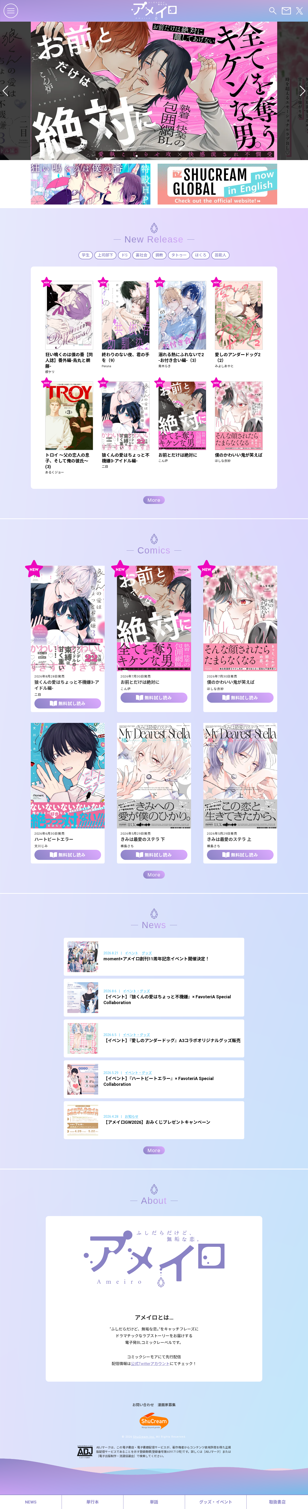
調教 (159, 255)
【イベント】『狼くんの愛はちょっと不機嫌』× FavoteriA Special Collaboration (167, 999)
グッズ (147, 953)
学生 (86, 255)
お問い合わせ (143, 1405)
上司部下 (105, 255)
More (154, 500)
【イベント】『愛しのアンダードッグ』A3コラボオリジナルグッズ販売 (172, 1040)
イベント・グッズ (136, 991)
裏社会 (141, 255)
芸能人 (220, 255)
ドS (124, 255)
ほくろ (200, 255)
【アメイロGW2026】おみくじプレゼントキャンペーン (156, 1122)
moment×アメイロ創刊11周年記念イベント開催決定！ (156, 958)
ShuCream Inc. (144, 1436)
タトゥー (179, 255)
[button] (5, 91)
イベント (131, 953)
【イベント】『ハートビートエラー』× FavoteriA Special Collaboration (158, 1081)
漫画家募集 (167, 1405)
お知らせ (131, 1116)
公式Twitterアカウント (150, 1363)
